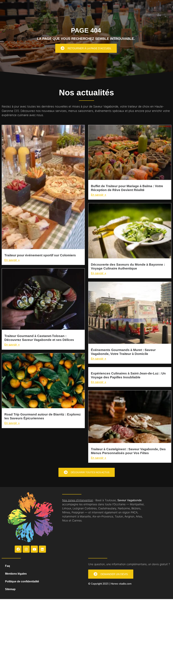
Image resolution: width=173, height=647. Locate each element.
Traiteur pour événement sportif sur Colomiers (40, 255)
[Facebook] (18, 549)
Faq (7, 565)
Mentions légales (16, 573)
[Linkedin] (42, 549)
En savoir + (12, 260)
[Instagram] (26, 549)
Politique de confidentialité (22, 581)
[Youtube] (34, 549)
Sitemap (10, 589)
